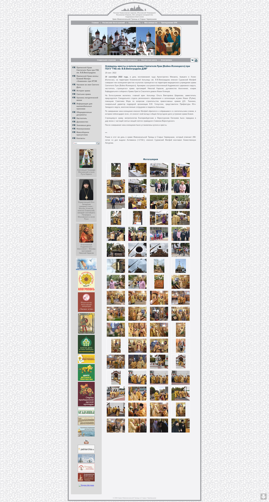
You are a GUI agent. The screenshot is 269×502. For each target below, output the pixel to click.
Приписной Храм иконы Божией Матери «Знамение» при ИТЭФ (87, 78)
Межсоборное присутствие (82, 133)
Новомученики (83, 129)
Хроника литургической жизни (87, 99)
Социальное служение (106, 60)
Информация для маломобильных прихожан (84, 106)
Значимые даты (83, 125)
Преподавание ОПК (169, 23)
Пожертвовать (134, 23)
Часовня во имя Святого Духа (87, 86)
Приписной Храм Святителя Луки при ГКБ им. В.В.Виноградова (87, 70)
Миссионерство (150, 23)
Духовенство (82, 122)
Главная (95, 23)
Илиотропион (166, 60)
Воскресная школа (149, 60)
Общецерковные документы (84, 113)
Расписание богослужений (113, 23)
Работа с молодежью (129, 60)
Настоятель (81, 118)
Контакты (80, 138)
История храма (83, 91)
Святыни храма (83, 94)
